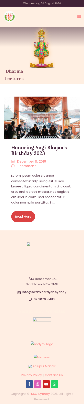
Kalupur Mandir (44, 366)
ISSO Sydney (40, 394)
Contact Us (54, 375)
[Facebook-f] (29, 384)
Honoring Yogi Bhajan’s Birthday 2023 (39, 150)
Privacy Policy (31, 375)
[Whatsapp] (54, 384)
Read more (23, 217)
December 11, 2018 (31, 161)
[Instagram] (37, 384)
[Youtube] (46, 384)
